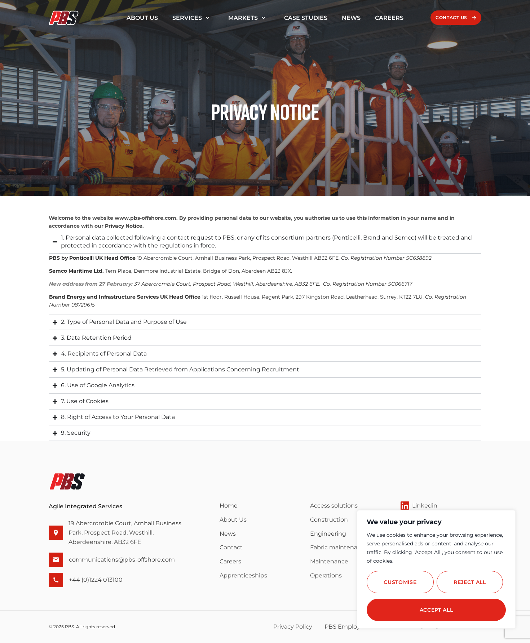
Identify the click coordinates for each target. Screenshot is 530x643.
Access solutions (334, 505)
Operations (326, 575)
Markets (243, 17)
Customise (400, 582)
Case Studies (305, 17)
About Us (142, 17)
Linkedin (424, 505)
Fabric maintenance (339, 547)
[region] (436, 569)
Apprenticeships (243, 575)
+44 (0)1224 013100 (96, 579)
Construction (329, 519)
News (351, 17)
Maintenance (329, 561)
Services (187, 17)
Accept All (436, 610)
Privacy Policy (292, 626)
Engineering (328, 533)
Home (229, 505)
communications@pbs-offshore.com (122, 559)
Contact (231, 547)
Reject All (470, 582)
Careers (389, 17)
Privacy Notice (123, 226)
